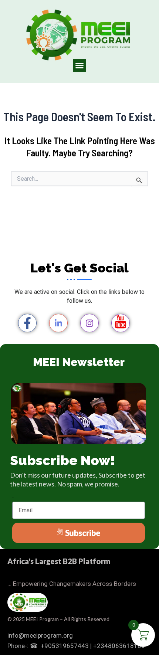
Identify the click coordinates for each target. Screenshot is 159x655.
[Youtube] (120, 323)
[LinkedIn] (58, 323)
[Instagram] (89, 323)
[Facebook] (27, 323)
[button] (79, 65)
